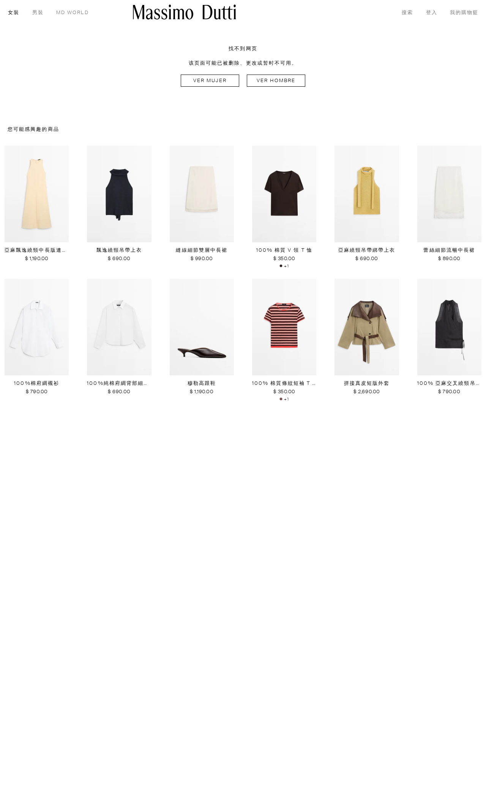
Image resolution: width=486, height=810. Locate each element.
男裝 (38, 12)
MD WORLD (72, 12)
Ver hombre (276, 80)
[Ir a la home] (184, 12)
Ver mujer (210, 80)
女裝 (13, 12)
